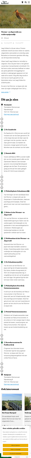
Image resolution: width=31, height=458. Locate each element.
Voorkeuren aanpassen (15, 453)
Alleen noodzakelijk (15, 449)
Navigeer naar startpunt (11, 114)
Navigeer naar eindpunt (11, 384)
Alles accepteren (15, 445)
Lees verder (5, 92)
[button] (2, 5)
